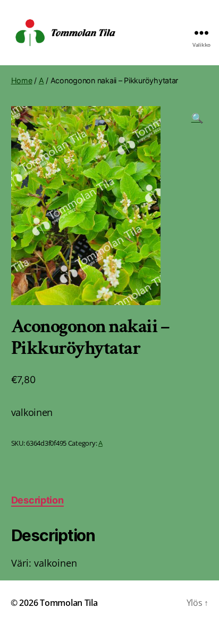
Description (37, 500)
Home (21, 80)
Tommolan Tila (69, 603)
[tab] (37, 500)
